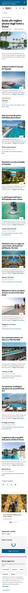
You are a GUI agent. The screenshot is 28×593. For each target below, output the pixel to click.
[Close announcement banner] (24, 2)
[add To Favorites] (23, 36)
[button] (6, 590)
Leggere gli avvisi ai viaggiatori (9, 4)
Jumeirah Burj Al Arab (9, 229)
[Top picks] (20, 8)
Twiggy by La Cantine (9, 325)
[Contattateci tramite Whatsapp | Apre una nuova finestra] (3, 484)
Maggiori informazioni (18, 94)
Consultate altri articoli (13, 526)
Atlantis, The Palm (8, 278)
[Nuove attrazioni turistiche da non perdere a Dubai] (14, 503)
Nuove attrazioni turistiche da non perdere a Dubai (12, 515)
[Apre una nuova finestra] (7, 484)
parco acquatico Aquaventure (14, 272)
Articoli (5, 13)
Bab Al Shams (6, 469)
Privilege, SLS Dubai (8, 423)
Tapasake (5, 101)
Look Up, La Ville (7, 372)
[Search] (16, 8)
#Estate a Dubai (6, 534)
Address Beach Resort (9, 147)
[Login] (23, 8)
